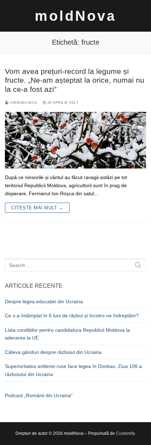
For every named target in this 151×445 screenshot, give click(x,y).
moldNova (75, 16)
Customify (125, 433)
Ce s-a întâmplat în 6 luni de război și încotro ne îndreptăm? (72, 315)
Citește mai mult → (37, 207)
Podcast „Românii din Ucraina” (39, 395)
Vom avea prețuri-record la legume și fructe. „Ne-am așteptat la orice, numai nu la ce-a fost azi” (74, 80)
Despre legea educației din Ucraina (44, 301)
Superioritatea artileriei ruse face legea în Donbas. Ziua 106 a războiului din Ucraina (73, 370)
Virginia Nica (23, 102)
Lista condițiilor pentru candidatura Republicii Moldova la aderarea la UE (67, 334)
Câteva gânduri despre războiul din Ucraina (53, 352)
